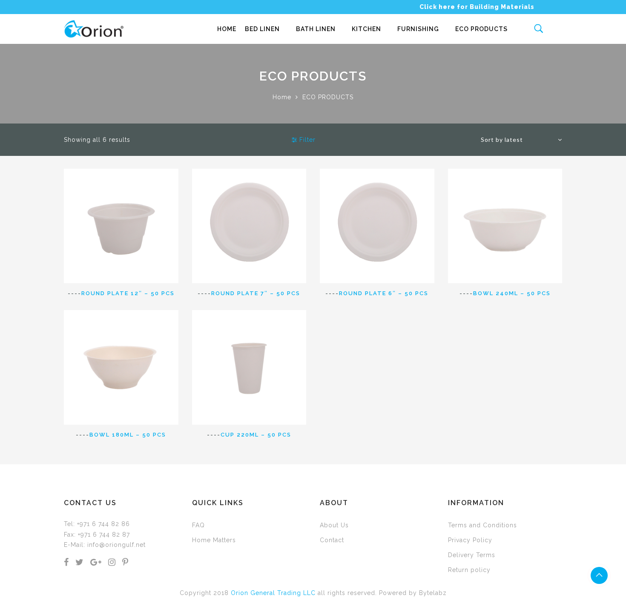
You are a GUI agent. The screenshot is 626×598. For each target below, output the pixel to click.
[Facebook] (66, 563)
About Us (334, 525)
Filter (306, 139)
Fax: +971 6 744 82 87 (97, 534)
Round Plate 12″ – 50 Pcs (128, 293)
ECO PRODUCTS (481, 29)
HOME (226, 29)
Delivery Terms (471, 555)
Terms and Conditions (482, 525)
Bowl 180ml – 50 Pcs (127, 434)
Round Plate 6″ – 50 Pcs (383, 293)
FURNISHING (418, 29)
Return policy (469, 569)
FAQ (198, 525)
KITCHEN (366, 29)
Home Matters (214, 540)
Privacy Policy (470, 540)
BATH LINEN (316, 29)
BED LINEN (262, 29)
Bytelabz (433, 592)
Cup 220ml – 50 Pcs (256, 434)
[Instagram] (112, 563)
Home (282, 97)
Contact (332, 540)
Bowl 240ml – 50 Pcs (512, 293)
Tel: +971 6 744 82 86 (97, 523)
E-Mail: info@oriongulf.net (105, 544)
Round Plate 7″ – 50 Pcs (255, 293)
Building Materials (502, 6)
